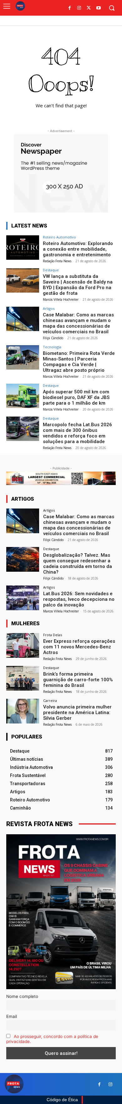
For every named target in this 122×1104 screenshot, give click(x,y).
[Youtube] (98, 8)
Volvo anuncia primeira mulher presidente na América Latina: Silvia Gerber (77, 712)
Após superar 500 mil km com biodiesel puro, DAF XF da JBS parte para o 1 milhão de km (76, 397)
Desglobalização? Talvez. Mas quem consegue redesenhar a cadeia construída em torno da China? (77, 563)
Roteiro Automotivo (59, 237)
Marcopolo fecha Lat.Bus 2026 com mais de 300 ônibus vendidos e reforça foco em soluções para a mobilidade (77, 433)
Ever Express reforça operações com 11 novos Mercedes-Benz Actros (79, 646)
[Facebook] (69, 8)
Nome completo (22, 996)
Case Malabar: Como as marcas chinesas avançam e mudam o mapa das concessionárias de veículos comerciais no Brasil (78, 323)
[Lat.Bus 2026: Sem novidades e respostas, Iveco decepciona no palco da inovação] (22, 597)
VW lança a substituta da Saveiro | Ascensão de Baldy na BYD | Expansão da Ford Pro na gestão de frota (78, 284)
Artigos (48, 308)
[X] (89, 8)
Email (11, 1016)
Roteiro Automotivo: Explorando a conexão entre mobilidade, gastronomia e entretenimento (78, 249)
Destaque (51, 270)
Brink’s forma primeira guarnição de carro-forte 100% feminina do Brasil (78, 679)
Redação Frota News (57, 261)
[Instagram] (79, 8)
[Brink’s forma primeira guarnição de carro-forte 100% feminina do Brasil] (22, 678)
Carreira (50, 700)
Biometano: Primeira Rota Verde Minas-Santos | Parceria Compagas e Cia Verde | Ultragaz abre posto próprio (79, 361)
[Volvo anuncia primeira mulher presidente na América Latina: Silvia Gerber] (22, 711)
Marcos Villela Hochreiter (61, 299)
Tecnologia (52, 347)
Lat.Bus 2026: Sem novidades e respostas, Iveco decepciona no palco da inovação (78, 599)
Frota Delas (52, 634)
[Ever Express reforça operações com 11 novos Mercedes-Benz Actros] (22, 645)
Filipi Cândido (53, 338)
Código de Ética (62, 1099)
